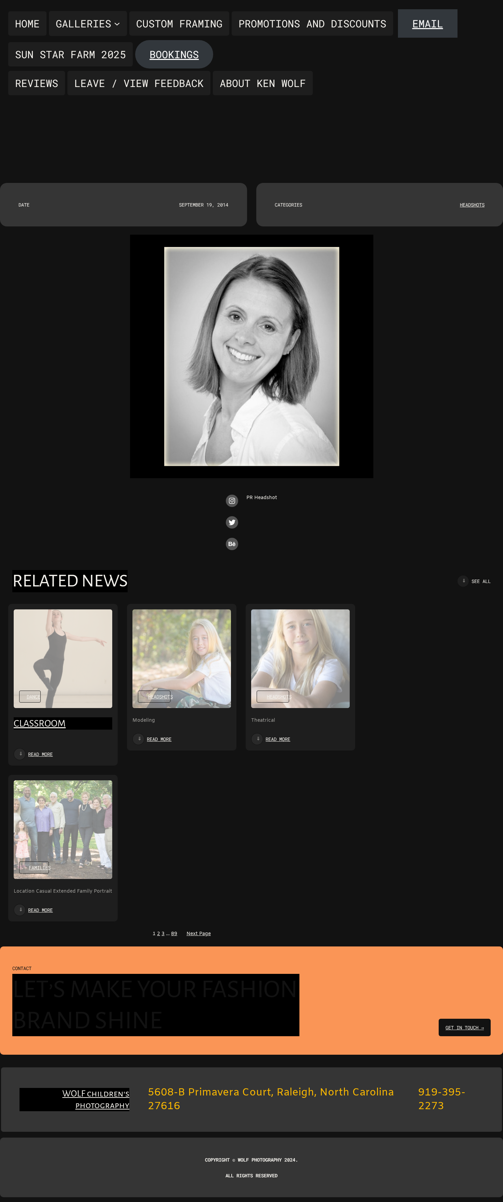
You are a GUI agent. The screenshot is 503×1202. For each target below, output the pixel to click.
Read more (40, 754)
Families (40, 867)
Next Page (198, 934)
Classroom (40, 723)
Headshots (472, 204)
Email (427, 23)
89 (174, 934)
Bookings (174, 54)
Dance (33, 696)
